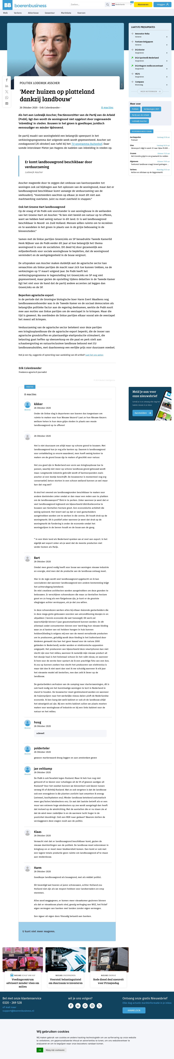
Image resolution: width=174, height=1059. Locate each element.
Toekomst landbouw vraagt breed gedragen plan (150, 164)
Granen (133, 153)
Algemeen (134, 161)
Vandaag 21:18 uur (163, 137)
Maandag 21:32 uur (163, 170)
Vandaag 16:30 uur (163, 145)
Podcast (134, 140)
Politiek (135, 109)
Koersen (81, 13)
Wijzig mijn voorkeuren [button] (55, 1050)
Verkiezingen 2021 (151, 109)
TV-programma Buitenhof (86, 143)
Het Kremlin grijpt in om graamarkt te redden (149, 156)
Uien (132, 145)
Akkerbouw (33, 13)
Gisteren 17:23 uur (164, 153)
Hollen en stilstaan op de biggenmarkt (147, 172)
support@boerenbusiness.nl (18, 1010)
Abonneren (143, 4)
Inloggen (161, 4)
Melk (5, 13)
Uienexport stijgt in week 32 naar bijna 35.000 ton (150, 148)
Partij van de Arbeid (140, 115)
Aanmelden (141, 413)
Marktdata (66, 13)
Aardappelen (135, 137)
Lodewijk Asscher (139, 121)
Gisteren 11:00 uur (163, 161)
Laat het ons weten (94, 355)
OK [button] (40, 1050)
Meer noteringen (148, 91)
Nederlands (120, 4)
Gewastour (50, 13)
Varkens (18, 13)
